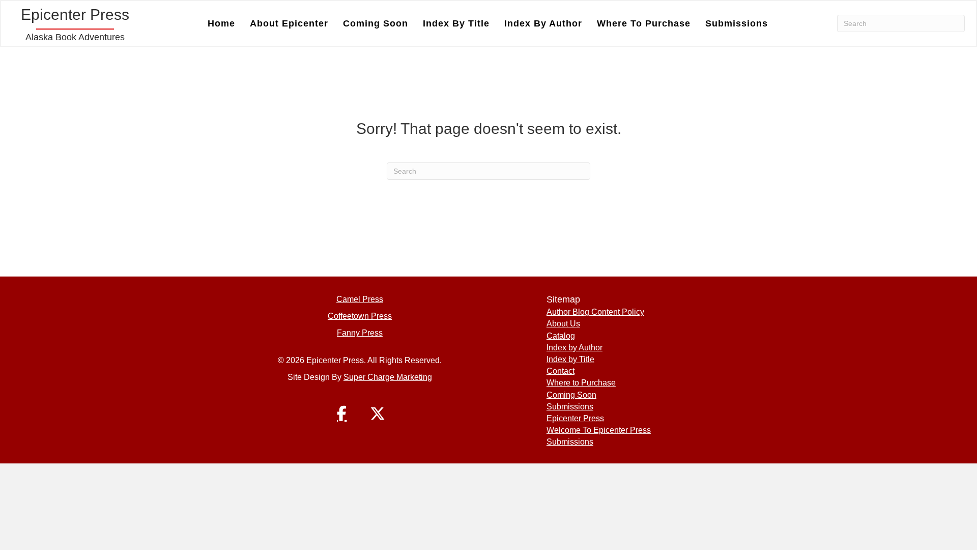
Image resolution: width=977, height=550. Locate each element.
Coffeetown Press (360, 316)
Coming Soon (375, 23)
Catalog (561, 336)
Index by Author (543, 23)
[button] (342, 413)
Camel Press (359, 299)
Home (221, 23)
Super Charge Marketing (387, 377)
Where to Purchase (644, 23)
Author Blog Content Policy (595, 312)
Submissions (736, 23)
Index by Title (456, 23)
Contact (560, 371)
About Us (563, 323)
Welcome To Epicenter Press (599, 430)
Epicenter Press (575, 418)
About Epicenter (289, 23)
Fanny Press (360, 332)
